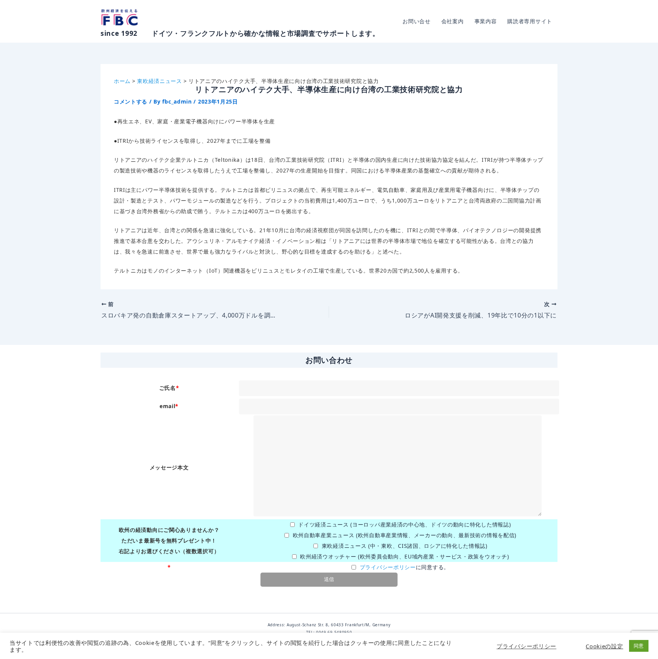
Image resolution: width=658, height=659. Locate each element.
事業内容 (485, 21)
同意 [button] (639, 645)
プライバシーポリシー (388, 567)
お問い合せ (416, 21)
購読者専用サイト (529, 21)
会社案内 (452, 21)
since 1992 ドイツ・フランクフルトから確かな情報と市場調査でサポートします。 (240, 33)
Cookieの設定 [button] (604, 646)
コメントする (130, 101)
